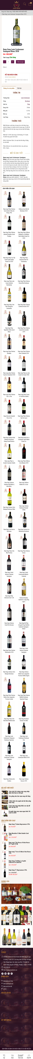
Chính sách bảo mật (7, 986)
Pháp (28, 104)
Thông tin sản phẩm (8, 88)
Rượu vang (9, 11)
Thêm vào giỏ (20, 62)
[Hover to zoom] (16, 32)
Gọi (4, 1058)
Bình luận (19, 88)
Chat (12, 1058)
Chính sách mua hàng (8, 981)
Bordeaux (27, 101)
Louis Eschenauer (25, 98)
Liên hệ (4, 989)
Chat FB (29, 1058)
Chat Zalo (20, 1058)
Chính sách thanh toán (8, 984)
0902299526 (12, 77)
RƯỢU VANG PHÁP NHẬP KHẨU (20, 11)
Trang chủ (3, 11)
